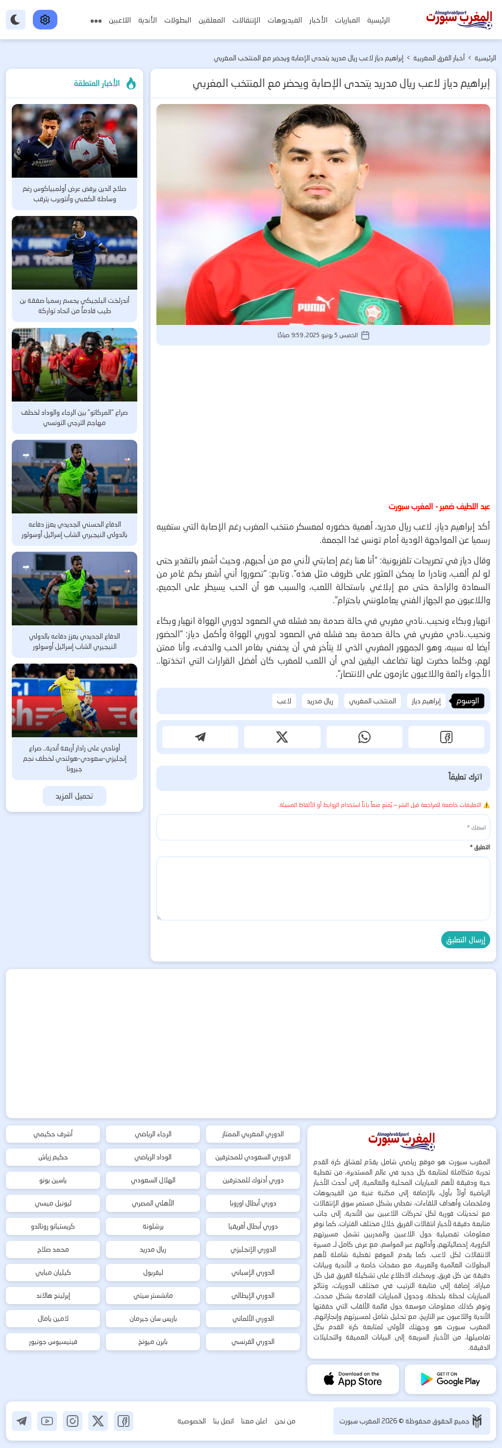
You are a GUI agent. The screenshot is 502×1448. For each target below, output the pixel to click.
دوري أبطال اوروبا (253, 1203)
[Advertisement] (323, 421)
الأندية (147, 20)
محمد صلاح (53, 1249)
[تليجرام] (21, 1421)
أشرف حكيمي (53, 1133)
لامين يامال (53, 1318)
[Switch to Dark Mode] (15, 19)
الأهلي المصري (153, 1203)
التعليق (480, 847)
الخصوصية (191, 1421)
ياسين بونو (53, 1180)
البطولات (177, 20)
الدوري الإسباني (253, 1272)
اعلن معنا (254, 1421)
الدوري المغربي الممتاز (253, 1133)
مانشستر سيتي (153, 1295)
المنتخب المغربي (372, 701)
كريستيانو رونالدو (53, 1226)
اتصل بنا (223, 1421)
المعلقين (212, 20)
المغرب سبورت (360, 1421)
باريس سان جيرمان (153, 1318)
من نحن (285, 1421)
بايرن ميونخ (153, 1341)
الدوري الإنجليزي (253, 1249)
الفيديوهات (285, 20)
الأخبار (318, 20)
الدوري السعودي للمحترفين (253, 1157)
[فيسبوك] (123, 1421)
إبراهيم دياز (426, 701)
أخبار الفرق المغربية (439, 58)
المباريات (347, 20)
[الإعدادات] (45, 19)
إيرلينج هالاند (53, 1295)
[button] (446, 737)
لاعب (284, 701)
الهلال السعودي (153, 1180)
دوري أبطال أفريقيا (253, 1226)
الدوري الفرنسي (253, 1341)
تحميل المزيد (74, 796)
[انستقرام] (72, 1421)
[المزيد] (96, 19)
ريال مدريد (320, 701)
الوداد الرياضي (153, 1157)
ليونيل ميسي (53, 1203)
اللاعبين (120, 20)
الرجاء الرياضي (153, 1133)
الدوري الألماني (253, 1318)
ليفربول (153, 1272)
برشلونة (153, 1226)
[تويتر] (98, 1421)
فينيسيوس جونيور (53, 1341)
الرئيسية (378, 20)
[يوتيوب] (47, 1421)
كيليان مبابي (53, 1272)
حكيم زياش (53, 1157)
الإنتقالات (246, 20)
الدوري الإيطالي (253, 1295)
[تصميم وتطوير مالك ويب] (477, 1421)
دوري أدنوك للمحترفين (253, 1180)
